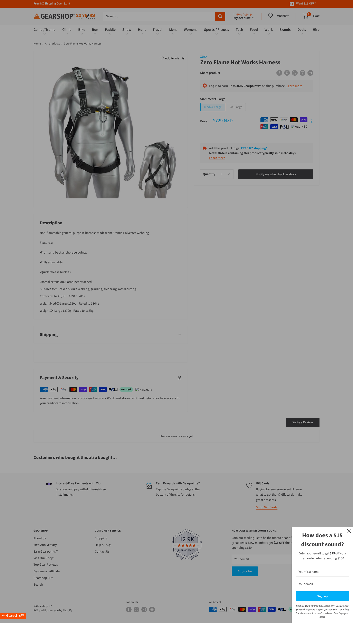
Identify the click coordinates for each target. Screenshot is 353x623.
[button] (13, 616)
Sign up (322, 596)
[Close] (349, 530)
